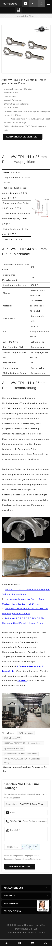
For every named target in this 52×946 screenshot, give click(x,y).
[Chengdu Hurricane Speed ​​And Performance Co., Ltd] (10, 3)
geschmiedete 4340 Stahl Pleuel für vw (20, 754)
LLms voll (40, 932)
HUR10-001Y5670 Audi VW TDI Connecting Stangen (22, 761)
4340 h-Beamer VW (12, 738)
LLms (31, 932)
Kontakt (22, 681)
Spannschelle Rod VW (13, 748)
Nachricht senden (19, 866)
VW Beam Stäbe (26, 733)
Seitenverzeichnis (17, 932)
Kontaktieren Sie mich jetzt (22, 137)
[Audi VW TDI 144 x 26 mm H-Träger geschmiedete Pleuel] (26, 49)
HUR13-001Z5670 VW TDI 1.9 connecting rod (23, 743)
